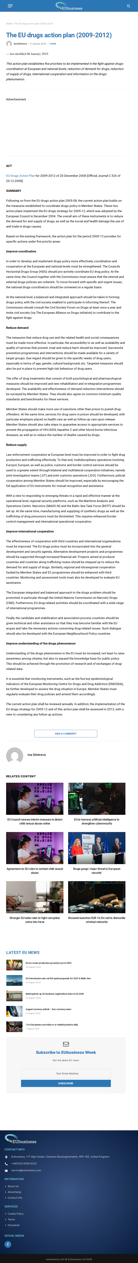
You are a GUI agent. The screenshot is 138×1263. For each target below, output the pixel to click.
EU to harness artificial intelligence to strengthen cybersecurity (96, 821)
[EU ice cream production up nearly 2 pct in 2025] (16, 965)
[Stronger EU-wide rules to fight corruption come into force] (34, 899)
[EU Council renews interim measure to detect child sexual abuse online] (34, 800)
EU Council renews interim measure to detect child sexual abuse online (34, 821)
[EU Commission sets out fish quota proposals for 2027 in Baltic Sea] (16, 980)
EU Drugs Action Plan (20, 175)
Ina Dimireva (20, 43)
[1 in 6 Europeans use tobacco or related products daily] (16, 1026)
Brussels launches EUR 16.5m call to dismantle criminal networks (96, 920)
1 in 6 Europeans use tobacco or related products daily (52, 1024)
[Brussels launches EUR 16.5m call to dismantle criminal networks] (96, 899)
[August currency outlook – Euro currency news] (16, 1011)
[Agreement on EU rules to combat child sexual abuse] (34, 850)
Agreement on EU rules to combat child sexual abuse (35, 871)
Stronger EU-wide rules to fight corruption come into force (35, 920)
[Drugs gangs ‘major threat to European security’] (96, 850)
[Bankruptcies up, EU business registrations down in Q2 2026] (16, 996)
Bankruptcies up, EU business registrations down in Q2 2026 (55, 993)
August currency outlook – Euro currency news (48, 1009)
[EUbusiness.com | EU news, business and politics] (69, 6)
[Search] (128, 6)
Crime (53, 43)
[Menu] (10, 6)
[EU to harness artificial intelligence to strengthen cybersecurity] (96, 800)
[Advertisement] (33, 124)
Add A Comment (66, 733)
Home (9, 23)
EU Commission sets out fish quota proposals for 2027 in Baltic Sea (58, 978)
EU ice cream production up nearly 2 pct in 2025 (48, 963)
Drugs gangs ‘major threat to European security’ (96, 871)
